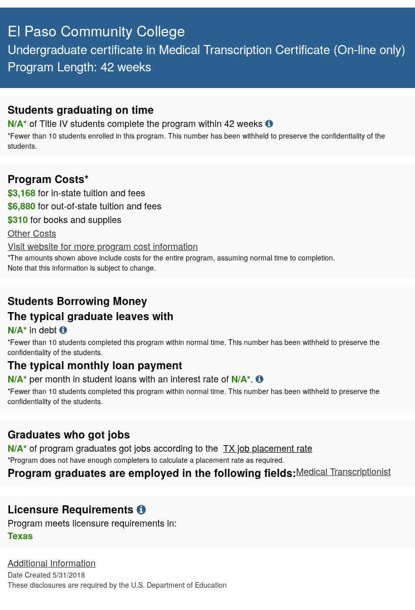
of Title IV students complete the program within (196, 134)
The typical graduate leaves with (91, 315)
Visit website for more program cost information (103, 245)
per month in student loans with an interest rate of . (194, 389)
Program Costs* (48, 178)
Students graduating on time (81, 109)
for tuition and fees (76, 192)
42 (229, 122)
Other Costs (32, 232)
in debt (194, 340)
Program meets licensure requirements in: (92, 522)
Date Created (46, 575)
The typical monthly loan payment (95, 364)
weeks (250, 122)
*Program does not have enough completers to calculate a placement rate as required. (146, 460)
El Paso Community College (96, 30)
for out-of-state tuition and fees (84, 205)
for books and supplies (64, 219)
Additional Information (52, 562)
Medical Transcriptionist (343, 470)
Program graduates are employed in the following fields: (152, 472)
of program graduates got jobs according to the (160, 448)
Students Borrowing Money (77, 300)
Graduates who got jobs (69, 434)
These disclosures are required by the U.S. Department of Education (117, 585)
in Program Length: (206, 57)
